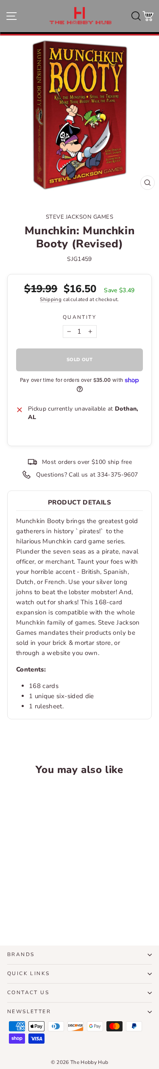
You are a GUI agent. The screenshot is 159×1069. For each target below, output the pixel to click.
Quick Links (28, 973)
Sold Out (35, 908)
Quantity (79, 317)
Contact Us (28, 992)
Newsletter (29, 1011)
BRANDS (20, 954)
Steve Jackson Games (80, 217)
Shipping (50, 299)
